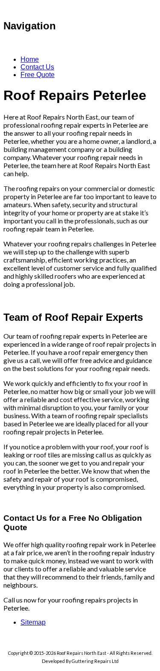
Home (29, 59)
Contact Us (37, 67)
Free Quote (37, 74)
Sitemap (33, 622)
